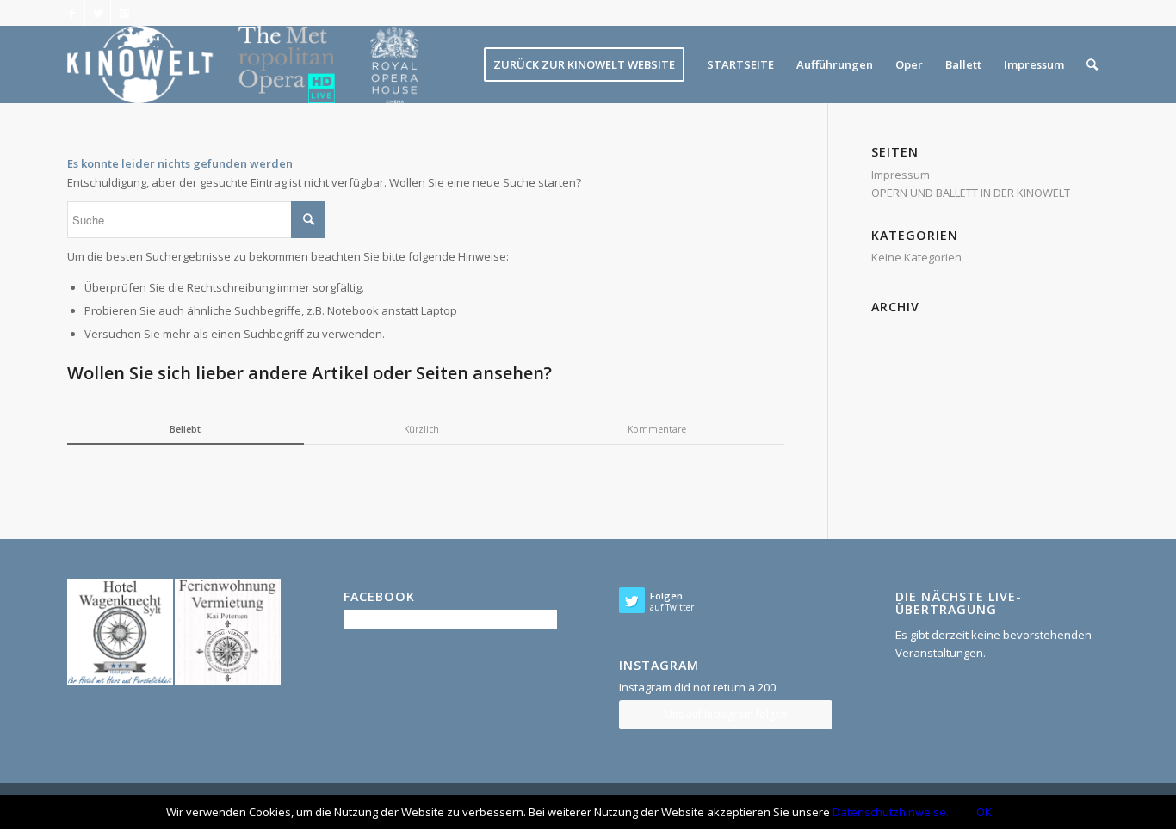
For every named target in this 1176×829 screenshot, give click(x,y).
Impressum (900, 174)
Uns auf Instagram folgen (726, 714)
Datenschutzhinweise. (890, 812)
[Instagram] (124, 13)
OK (984, 812)
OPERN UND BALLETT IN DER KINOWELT (970, 192)
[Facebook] (71, 13)
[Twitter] (97, 13)
